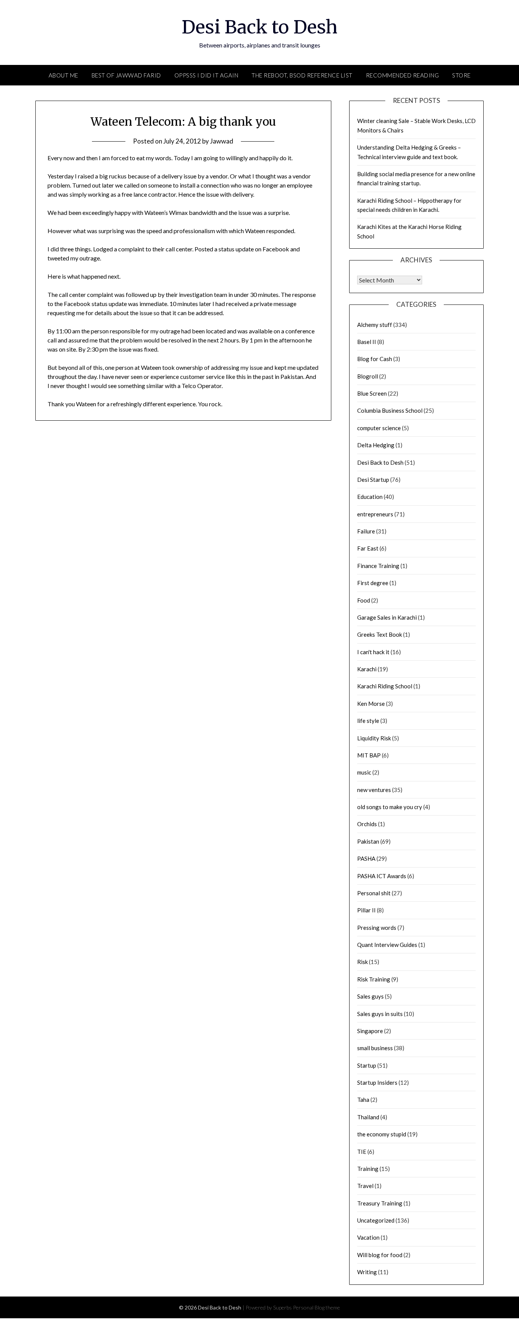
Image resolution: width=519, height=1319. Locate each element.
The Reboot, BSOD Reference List (302, 75)
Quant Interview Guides (387, 944)
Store (461, 75)
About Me (63, 75)
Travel (365, 1185)
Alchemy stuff (374, 324)
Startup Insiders (377, 1082)
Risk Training (373, 979)
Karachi (367, 669)
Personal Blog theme (316, 1307)
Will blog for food (379, 1254)
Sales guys (370, 996)
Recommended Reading (402, 75)
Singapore (370, 1030)
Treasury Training (379, 1203)
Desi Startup (373, 479)
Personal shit (374, 893)
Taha (363, 1099)
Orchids (367, 823)
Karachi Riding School (384, 686)
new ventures (374, 789)
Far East (367, 548)
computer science (379, 427)
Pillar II (366, 910)
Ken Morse (371, 703)
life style (368, 720)
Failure (366, 531)
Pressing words (376, 927)
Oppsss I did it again (206, 75)
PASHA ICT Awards (381, 875)
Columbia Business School (389, 410)
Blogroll (367, 376)
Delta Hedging (375, 445)
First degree (372, 582)
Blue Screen (372, 393)
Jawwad (221, 141)
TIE (361, 1151)
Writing (367, 1272)
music (364, 772)
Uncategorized (375, 1220)
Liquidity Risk (374, 738)
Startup (366, 1065)
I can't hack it (373, 651)
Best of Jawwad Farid (126, 75)
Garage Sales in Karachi (387, 617)
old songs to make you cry (389, 806)
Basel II (366, 341)
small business (375, 1047)
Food (363, 600)
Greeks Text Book (379, 634)
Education (370, 496)
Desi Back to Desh (259, 27)
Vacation (368, 1237)
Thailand (368, 1117)
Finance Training (378, 565)
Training (367, 1168)
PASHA (366, 858)
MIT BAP (369, 755)
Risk (362, 961)
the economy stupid (381, 1134)
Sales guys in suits (380, 1013)
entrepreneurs (375, 514)
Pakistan (368, 841)
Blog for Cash (374, 358)
